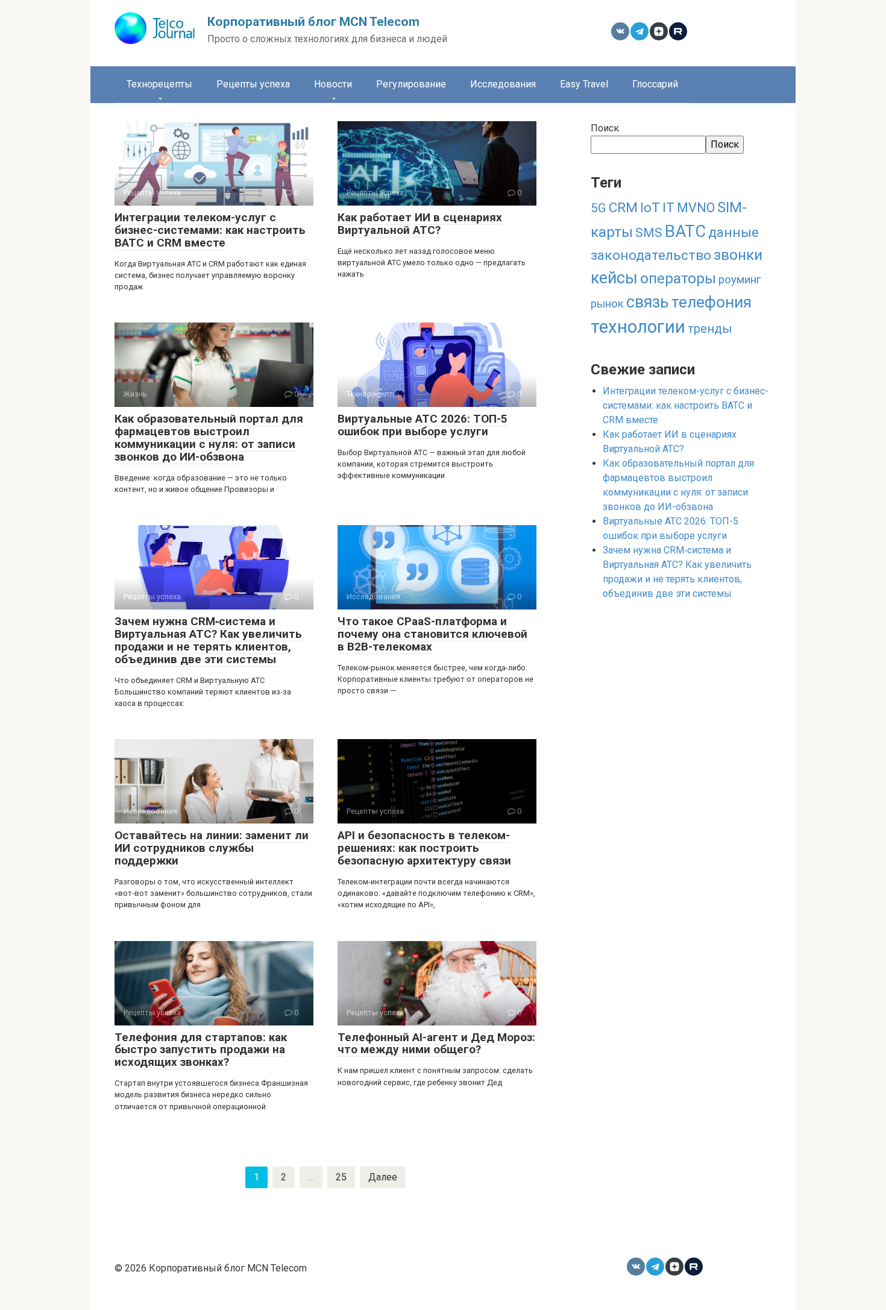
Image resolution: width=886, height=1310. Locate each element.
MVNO (696, 207)
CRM (623, 208)
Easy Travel (584, 84)
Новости (333, 84)
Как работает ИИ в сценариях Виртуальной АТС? (420, 223)
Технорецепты (159, 84)
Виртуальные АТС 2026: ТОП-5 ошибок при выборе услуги (422, 425)
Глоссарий (655, 84)
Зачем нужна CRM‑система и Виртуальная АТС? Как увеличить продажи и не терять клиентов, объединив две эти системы (208, 640)
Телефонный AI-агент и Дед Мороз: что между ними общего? (436, 1043)
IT (668, 207)
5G (598, 208)
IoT (650, 208)
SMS (648, 232)
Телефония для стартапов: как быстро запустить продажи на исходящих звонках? (201, 1049)
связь (647, 302)
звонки (738, 254)
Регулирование (411, 84)
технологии (638, 326)
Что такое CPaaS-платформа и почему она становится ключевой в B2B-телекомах (432, 633)
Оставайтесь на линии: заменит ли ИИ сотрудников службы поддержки (212, 848)
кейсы (614, 278)
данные (733, 232)
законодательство (651, 255)
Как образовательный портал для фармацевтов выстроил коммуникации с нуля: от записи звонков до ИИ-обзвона (209, 438)
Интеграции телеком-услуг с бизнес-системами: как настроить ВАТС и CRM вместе (210, 230)
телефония (711, 301)
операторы (678, 278)
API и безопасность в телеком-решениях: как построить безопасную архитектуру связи (424, 848)
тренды (710, 328)
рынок (607, 303)
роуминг (739, 279)
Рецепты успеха (253, 84)
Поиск (605, 128)
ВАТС (685, 231)
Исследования (503, 84)
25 (341, 1177)
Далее (382, 1177)
